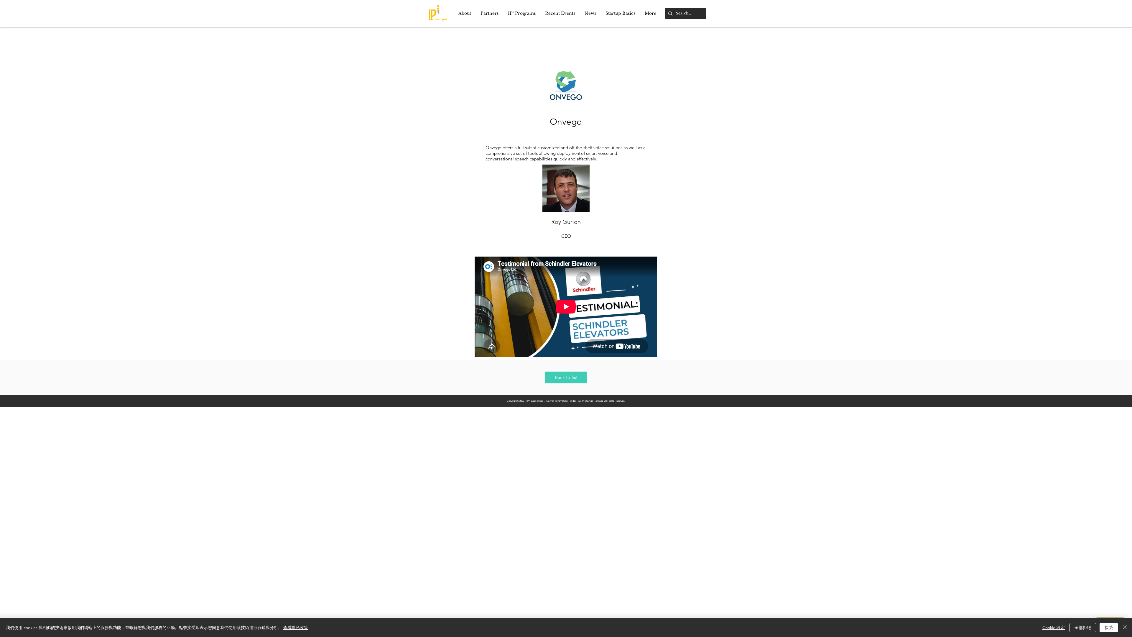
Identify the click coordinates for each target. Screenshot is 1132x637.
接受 (1109, 627)
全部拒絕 (1083, 627)
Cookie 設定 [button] (1053, 627)
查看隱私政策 (295, 627)
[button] (465, 13)
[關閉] (1124, 627)
